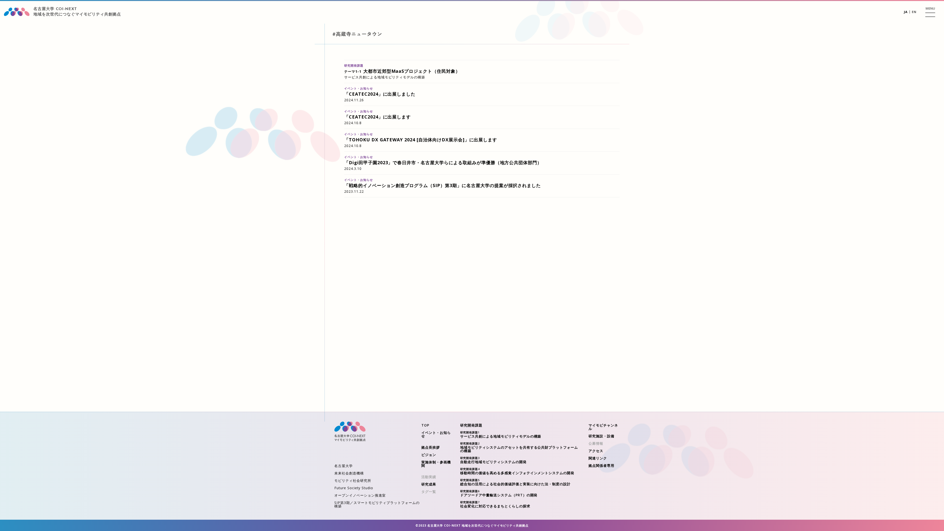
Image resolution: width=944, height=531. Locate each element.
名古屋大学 (343, 465)
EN (914, 12)
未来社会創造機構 (349, 473)
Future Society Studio (353, 488)
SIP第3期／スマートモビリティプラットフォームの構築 (377, 504)
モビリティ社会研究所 (352, 480)
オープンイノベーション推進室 (360, 495)
